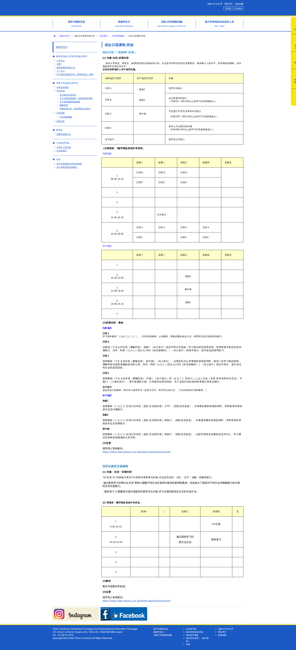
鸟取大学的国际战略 (162, 635)
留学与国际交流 (160, 628)
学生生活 (61, 90)
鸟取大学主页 (213, 3)
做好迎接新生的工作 (66, 67)
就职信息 (61, 121)
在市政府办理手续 (68, 94)
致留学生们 (65, 35)
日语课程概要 (118, 35)
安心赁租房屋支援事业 (67, 167)
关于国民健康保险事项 (70, 101)
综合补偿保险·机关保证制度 (69, 163)
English (238, 8)
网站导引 (229, 3)
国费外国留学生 (64, 134)
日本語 (228, 8)
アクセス (61, 70)
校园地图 (239, 3)
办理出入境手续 (64, 147)
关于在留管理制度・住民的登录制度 (76, 98)
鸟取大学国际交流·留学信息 (101, 7)
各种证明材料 (63, 87)
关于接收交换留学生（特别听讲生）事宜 (75, 74)
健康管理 (64, 105)
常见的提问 (62, 150)
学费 (59, 64)
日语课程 (103, 35)
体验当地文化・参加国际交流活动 (75, 108)
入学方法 (61, 60)
